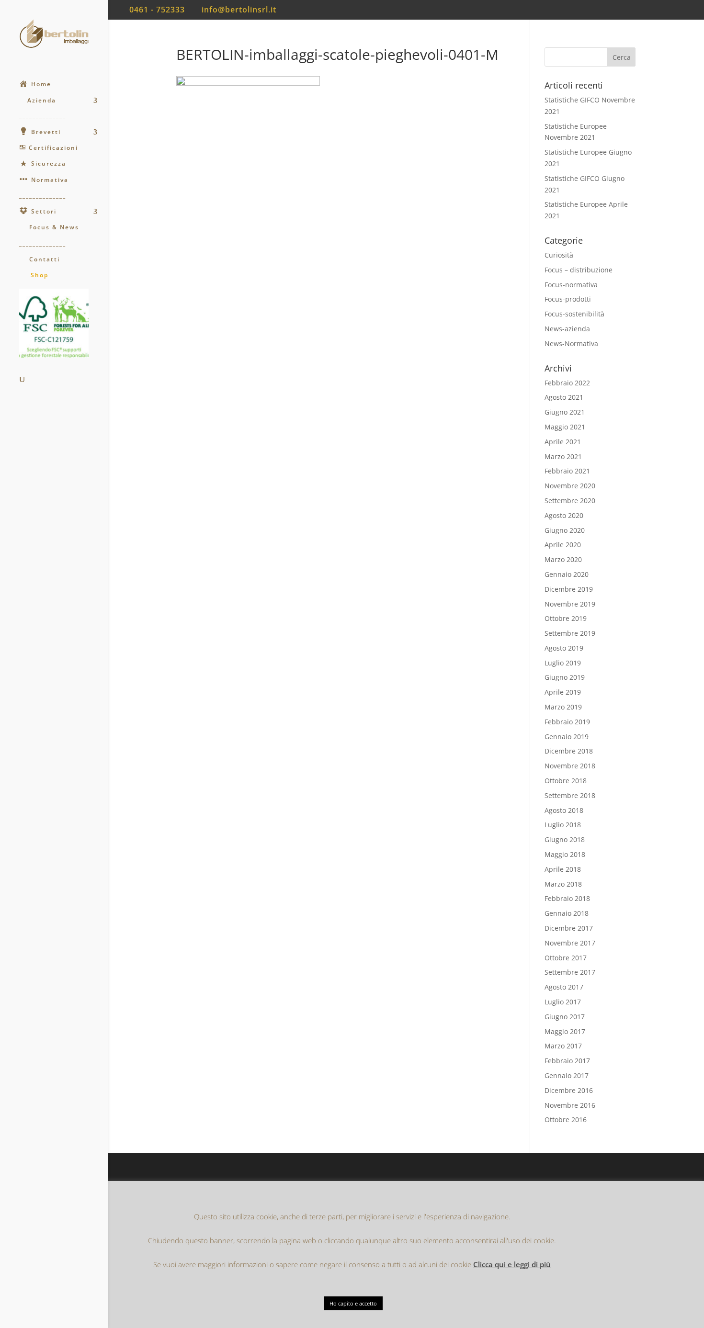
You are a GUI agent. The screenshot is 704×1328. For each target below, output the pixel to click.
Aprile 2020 (563, 544)
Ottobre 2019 (566, 618)
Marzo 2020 (563, 559)
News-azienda (567, 328)
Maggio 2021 (565, 426)
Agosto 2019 (564, 648)
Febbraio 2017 (567, 1060)
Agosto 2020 (564, 515)
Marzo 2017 (563, 1045)
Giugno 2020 (565, 530)
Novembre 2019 (570, 603)
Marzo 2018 (563, 884)
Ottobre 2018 (566, 780)
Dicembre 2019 (569, 589)
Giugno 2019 (565, 677)
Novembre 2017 (570, 942)
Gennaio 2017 (567, 1075)
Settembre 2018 (570, 795)
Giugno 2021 (565, 411)
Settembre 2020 (570, 500)
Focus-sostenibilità (574, 313)
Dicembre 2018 (569, 750)
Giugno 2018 (565, 839)
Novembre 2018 (570, 765)
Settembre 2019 (570, 633)
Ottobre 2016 (566, 1119)
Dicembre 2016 (569, 1090)
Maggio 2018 (565, 854)
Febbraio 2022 (567, 382)
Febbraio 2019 (567, 721)
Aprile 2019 (563, 692)
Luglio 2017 (563, 1001)
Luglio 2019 (563, 662)
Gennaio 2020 (567, 574)
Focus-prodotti (568, 299)
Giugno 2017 (565, 1016)
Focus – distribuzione (579, 269)
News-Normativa (571, 343)
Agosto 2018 (564, 810)
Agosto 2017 (564, 986)
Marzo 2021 (563, 456)
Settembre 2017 (570, 972)
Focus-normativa (571, 284)
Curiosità (559, 254)
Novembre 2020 (570, 485)
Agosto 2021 (564, 397)
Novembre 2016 (570, 1105)
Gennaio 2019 (567, 736)
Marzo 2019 (563, 706)
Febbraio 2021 (567, 470)
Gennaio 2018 (567, 913)
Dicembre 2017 (569, 928)
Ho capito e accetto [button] (353, 1303)
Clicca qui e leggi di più (512, 1264)
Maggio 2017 (565, 1031)
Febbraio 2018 (567, 898)
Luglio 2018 (563, 824)
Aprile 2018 (563, 869)
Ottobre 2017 (566, 957)
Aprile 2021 (563, 441)
